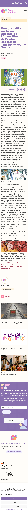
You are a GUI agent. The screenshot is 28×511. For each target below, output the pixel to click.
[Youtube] (18, 3)
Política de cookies (9, 509)
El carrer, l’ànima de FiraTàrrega (8, 374)
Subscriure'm (6, 412)
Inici (3, 17)
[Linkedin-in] (21, 3)
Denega (14, 502)
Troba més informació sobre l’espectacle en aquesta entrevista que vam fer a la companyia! (12, 265)
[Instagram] (16, 3)
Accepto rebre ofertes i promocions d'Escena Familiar (14, 415)
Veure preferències (14, 506)
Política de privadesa (18, 509)
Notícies (8, 17)
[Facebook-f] (13, 3)
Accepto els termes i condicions (20, 412)
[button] (26, 484)
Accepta (14, 498)
